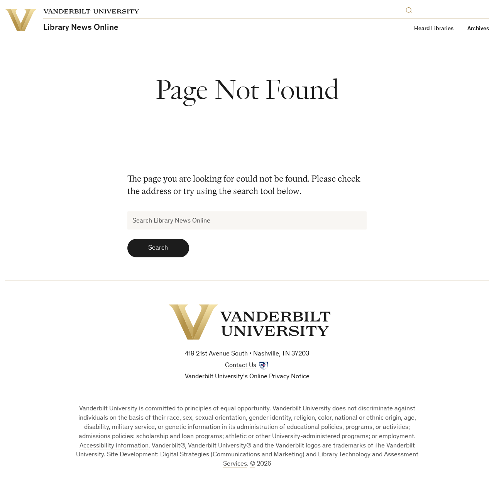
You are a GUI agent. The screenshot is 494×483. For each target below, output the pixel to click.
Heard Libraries (433, 29)
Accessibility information (114, 446)
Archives (478, 29)
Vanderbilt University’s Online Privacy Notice (247, 377)
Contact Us (240, 365)
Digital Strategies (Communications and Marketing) (232, 455)
